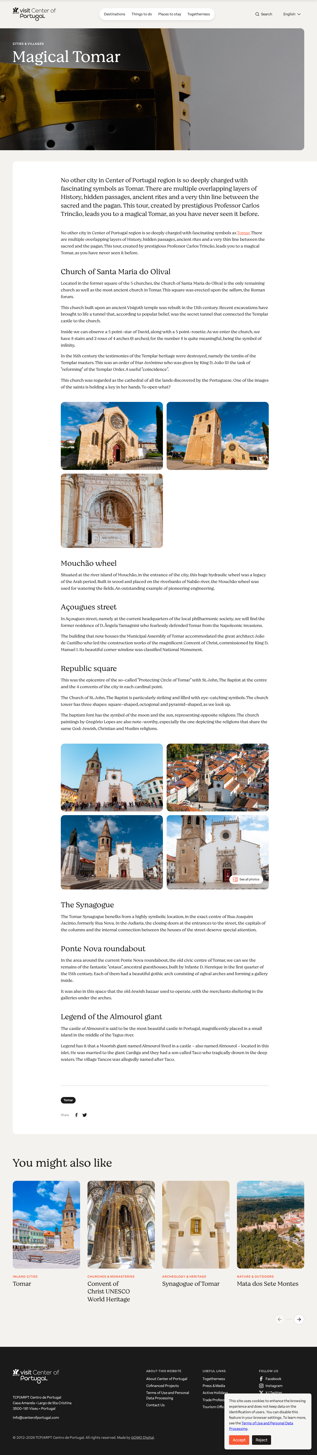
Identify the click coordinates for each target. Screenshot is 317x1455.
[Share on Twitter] (85, 1115)
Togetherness (214, 1378)
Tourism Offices (215, 1406)
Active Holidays (215, 1392)
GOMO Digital (142, 1437)
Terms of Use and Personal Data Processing (167, 1395)
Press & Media (214, 1385)
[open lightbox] (112, 436)
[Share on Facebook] (77, 1115)
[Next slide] (299, 1319)
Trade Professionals (219, 1399)
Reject (261, 1440)
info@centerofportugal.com (36, 1417)
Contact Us (155, 1405)
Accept (239, 1440)
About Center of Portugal (166, 1378)
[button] (292, 14)
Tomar (243, 233)
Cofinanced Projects (162, 1385)
